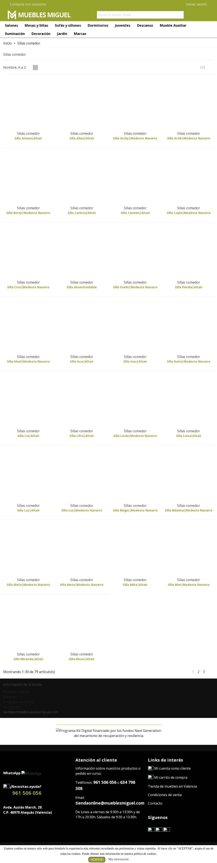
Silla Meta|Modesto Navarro (28, 585)
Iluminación (15, 33)
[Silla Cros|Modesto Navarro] (28, 252)
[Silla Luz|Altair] (28, 475)
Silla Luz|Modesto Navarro (81, 510)
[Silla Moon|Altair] (82, 624)
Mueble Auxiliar (173, 25)
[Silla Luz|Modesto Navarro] (82, 475)
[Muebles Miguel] (39, 14)
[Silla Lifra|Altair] (82, 401)
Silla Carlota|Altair (82, 213)
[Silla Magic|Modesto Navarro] (135, 475)
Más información (118, 859)
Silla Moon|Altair (82, 659)
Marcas (80, 33)
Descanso (145, 25)
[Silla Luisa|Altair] (189, 401)
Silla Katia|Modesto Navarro (188, 361)
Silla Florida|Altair (188, 287)
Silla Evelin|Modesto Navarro (135, 287)
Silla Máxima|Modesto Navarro (188, 510)
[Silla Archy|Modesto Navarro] (135, 104)
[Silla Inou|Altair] (135, 327)
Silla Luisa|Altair (188, 436)
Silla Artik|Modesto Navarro (188, 138)
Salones (11, 25)
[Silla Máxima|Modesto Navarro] (189, 475)
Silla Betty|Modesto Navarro (28, 213)
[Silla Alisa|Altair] (82, 104)
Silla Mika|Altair (135, 585)
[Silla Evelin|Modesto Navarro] (135, 252)
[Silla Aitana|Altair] (28, 104)
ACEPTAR (97, 859)
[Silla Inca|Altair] (82, 327)
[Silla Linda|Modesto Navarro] (135, 401)
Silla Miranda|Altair (28, 659)
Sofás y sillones (68, 25)
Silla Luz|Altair (28, 510)
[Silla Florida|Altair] (189, 252)
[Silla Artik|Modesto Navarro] (189, 104)
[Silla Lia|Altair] (28, 401)
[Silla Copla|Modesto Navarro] (189, 178)
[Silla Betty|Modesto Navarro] (28, 178)
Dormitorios (98, 25)
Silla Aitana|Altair (28, 138)
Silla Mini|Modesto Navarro (189, 585)
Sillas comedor (28, 133)
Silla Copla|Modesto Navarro (189, 213)
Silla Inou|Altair (135, 361)
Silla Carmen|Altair (135, 213)
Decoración (41, 33)
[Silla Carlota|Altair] (82, 178)
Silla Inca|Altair (81, 361)
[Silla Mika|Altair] (135, 550)
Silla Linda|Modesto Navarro (135, 436)
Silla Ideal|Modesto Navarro (28, 361)
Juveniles (122, 25)
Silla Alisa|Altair (82, 138)
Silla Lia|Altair (28, 436)
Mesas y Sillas (36, 25)
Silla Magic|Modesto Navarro (135, 510)
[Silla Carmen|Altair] (135, 178)
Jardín (62, 33)
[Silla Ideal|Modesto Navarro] (28, 327)
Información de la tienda (22, 684)
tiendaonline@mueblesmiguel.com (30, 712)
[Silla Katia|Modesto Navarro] (189, 327)
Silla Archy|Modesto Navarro (135, 138)
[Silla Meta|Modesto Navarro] (28, 550)
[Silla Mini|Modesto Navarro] (189, 550)
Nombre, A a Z (15, 67)
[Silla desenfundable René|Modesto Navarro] (82, 252)
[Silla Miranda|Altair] (28, 624)
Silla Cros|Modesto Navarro (28, 287)
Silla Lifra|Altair (82, 436)
